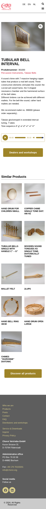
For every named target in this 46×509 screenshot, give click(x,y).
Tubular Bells (30, 73)
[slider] (20, 137)
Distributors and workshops (15, 423)
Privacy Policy (9, 435)
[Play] (5, 137)
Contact (6, 416)
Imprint (5, 432)
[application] (23, 137)
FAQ (4, 419)
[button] (43, 4)
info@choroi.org (9, 470)
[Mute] (34, 137)
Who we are (7, 405)
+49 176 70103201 (15, 467)
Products (6, 409)
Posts (5, 412)
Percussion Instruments (12, 73)
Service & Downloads (12, 429)
